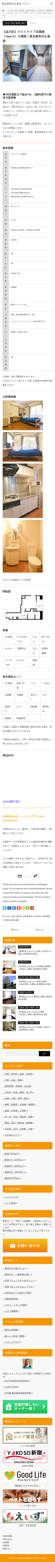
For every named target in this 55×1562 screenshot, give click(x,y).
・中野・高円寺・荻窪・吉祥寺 (18, 1074)
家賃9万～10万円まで (35, 916)
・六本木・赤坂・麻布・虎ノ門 (18, 1092)
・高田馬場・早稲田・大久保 (16, 1086)
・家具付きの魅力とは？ (14, 1268)
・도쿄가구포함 (10, 1387)
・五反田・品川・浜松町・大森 (18, 1129)
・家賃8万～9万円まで (13, 1166)
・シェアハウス (10, 1197)
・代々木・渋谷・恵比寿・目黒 (18, 1116)
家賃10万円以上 (24, 947)
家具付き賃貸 (10, 920)
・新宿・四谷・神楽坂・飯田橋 (18, 1123)
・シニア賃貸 (9, 1203)
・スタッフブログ (11, 1342)
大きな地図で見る (11, 801)
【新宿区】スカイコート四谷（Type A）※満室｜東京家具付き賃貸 (34, 952)
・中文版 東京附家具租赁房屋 (17, 1393)
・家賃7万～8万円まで (13, 1160)
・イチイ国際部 (10, 1311)
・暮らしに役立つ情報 (13, 1336)
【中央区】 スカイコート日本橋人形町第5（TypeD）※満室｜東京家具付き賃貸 (34, 967)
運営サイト (7, 1548)
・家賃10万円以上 (11, 1178)
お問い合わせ (7, 1539)
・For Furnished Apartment (15, 1380)
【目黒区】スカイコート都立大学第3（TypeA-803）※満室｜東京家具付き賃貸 (34, 982)
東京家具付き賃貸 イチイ (15, 4)
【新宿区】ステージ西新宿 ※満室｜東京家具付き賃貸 (35, 997)
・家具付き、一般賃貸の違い (16, 1274)
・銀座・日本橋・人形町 (14, 1110)
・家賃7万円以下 (11, 1154)
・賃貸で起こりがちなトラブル (18, 1286)
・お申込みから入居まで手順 (16, 1293)
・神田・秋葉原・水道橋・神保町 (19, 1104)
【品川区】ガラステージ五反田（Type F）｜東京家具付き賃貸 (34, 1028)
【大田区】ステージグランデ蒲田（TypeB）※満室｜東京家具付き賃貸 (32, 1013)
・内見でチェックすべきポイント (19, 1280)
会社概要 (6, 1542)
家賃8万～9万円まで (26, 992)
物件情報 (46, 916)
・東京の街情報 (10, 1330)
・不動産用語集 (10, 1299)
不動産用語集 (7, 1536)
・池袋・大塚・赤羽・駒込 (15, 1098)
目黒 (17, 920)
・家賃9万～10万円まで (14, 1172)
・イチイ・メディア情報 (14, 1305)
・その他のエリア (11, 1135)
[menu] (51, 3)
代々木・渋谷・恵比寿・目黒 (14, 23)
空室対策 (6, 1545)
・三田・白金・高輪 (12, 1080)
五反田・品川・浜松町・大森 (28, 1007)
